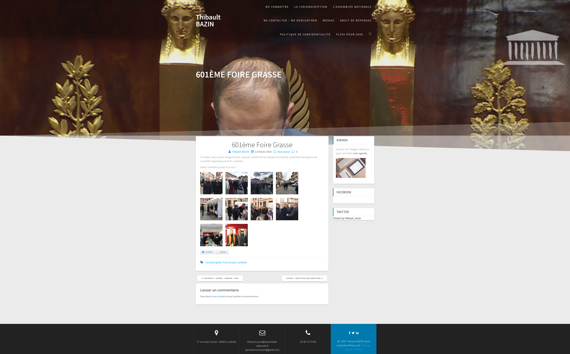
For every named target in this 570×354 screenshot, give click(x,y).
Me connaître (277, 6)
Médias (328, 20)
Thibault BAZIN (208, 21)
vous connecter (220, 296)
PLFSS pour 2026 (349, 34)
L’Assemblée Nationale (352, 6)
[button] (370, 34)
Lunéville (242, 262)
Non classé (284, 151)
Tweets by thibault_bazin (347, 218)
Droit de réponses (356, 20)
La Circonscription (310, 6)
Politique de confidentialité (305, 34)
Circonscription (213, 262)
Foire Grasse (229, 262)
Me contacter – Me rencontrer (290, 20)
